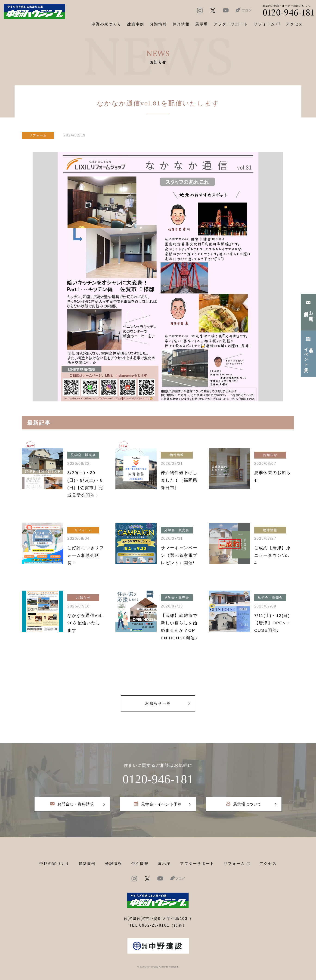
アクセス (268, 864)
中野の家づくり (54, 864)
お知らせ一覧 (158, 703)
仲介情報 (140, 864)
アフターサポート (197, 864)
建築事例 (135, 24)
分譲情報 (113, 864)
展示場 (164, 864)
